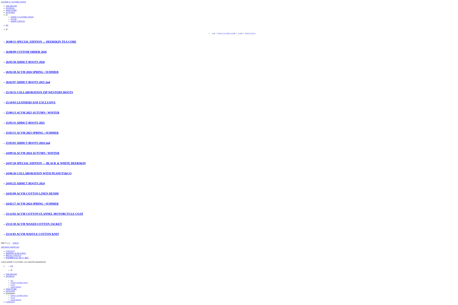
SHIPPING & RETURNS (16, 253)
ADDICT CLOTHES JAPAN (22, 17)
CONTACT (10, 251)
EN (7, 25)
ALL (213, 33)
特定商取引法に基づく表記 (17, 258)
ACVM (13, 19)
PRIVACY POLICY (13, 256)
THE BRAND (11, 6)
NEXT (16, 243)
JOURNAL (10, 8)
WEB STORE (11, 10)
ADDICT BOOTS (17, 21)
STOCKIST (10, 12)
